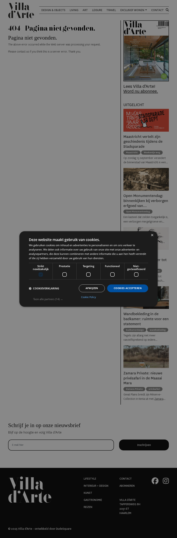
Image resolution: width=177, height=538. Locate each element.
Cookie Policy (88, 297)
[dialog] (88, 269)
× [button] (152, 235)
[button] (90, 299)
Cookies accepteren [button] (128, 288)
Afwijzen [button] (92, 288)
